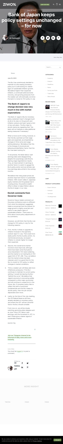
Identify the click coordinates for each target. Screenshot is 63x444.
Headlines (50, 84)
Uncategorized (51, 196)
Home (55, 57)
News (13, 73)
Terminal (50, 193)
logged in (20, 351)
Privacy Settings (37, 441)
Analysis (49, 81)
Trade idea (50, 93)
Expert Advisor (51, 187)
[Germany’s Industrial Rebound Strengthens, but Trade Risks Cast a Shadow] (47, 137)
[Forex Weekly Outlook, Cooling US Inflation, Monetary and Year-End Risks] (47, 151)
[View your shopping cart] (57, 4)
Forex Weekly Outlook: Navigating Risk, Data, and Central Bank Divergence (53, 168)
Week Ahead (51, 96)
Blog (58, 57)
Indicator (50, 190)
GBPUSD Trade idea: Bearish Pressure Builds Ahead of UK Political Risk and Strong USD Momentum (53, 110)
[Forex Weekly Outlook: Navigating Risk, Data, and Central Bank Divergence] (47, 166)
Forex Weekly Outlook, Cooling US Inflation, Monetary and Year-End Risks (52, 153)
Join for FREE (45, 4)
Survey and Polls (52, 90)
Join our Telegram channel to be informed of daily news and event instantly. (19, 337)
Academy (50, 78)
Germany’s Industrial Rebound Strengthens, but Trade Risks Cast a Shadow (53, 139)
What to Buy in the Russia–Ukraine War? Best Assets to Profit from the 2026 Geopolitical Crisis (53, 125)
